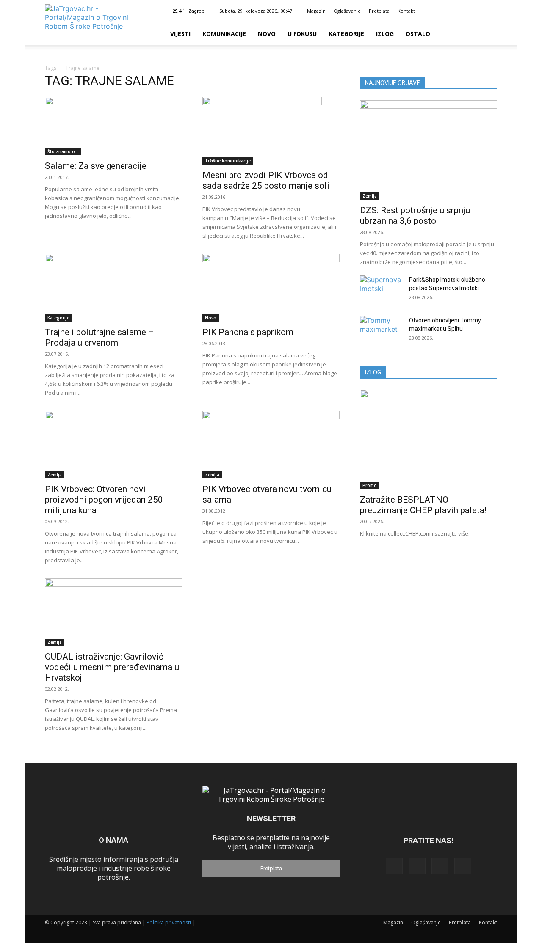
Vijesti (180, 34)
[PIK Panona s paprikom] (271, 288)
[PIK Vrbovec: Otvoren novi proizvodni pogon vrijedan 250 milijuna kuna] (113, 444)
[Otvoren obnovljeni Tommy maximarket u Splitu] (381, 331)
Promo (369, 485)
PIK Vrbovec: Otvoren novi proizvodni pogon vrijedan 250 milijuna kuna (104, 499)
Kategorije (346, 34)
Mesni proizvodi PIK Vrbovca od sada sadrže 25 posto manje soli (265, 180)
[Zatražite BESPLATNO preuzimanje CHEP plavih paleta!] (428, 439)
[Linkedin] (462, 11)
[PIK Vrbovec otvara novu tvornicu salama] (271, 444)
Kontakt (406, 11)
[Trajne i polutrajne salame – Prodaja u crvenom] (113, 288)
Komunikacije (224, 34)
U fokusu (302, 34)
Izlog (385, 34)
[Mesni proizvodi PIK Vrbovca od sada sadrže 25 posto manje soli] (271, 131)
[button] (436, 11)
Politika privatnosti (169, 922)
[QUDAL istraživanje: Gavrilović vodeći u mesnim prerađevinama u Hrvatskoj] (113, 612)
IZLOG (373, 372)
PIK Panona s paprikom (247, 332)
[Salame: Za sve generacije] (113, 126)
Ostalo (418, 34)
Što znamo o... (63, 151)
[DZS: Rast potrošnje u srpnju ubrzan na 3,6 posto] (428, 150)
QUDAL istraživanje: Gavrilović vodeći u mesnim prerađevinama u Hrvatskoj (112, 667)
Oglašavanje (347, 11)
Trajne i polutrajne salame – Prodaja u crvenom (99, 337)
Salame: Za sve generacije (96, 166)
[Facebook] (448, 11)
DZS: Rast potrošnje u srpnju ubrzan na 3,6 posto (415, 215)
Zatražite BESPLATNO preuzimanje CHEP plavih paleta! (423, 505)
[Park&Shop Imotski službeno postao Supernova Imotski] (381, 290)
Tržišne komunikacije (228, 161)
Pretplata (379, 11)
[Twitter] (476, 11)
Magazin (316, 11)
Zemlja (54, 475)
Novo (267, 34)
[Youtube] (490, 11)
